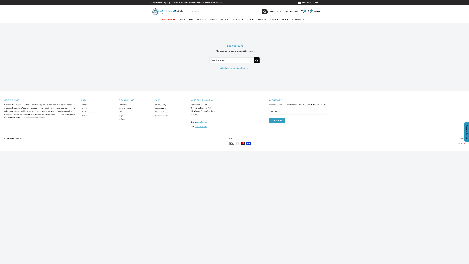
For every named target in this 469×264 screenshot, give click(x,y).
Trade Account (291, 12)
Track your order (88, 112)
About (84, 108)
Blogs (121, 115)
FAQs (121, 112)
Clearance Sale (169, 19)
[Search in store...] (257, 60)
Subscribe (277, 120)
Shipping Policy (161, 112)
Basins (223, 19)
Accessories (296, 19)
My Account (275, 11)
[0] (302, 11)
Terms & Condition (126, 108)
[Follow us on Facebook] (458, 143)
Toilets (212, 19)
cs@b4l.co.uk (201, 122)
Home (182, 19)
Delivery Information (163, 115)
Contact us (123, 105)
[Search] (265, 11)
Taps (284, 19)
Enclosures (236, 19)
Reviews (122, 119)
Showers (272, 19)
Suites (190, 19)
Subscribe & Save (310, 2)
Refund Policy (160, 108)
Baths (248, 19)
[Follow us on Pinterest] (464, 143)
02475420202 (201, 126)
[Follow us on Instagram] (461, 143)
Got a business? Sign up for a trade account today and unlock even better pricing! (185, 2)
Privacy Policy (160, 105)
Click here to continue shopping (234, 68)
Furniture (200, 19)
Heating (260, 19)
